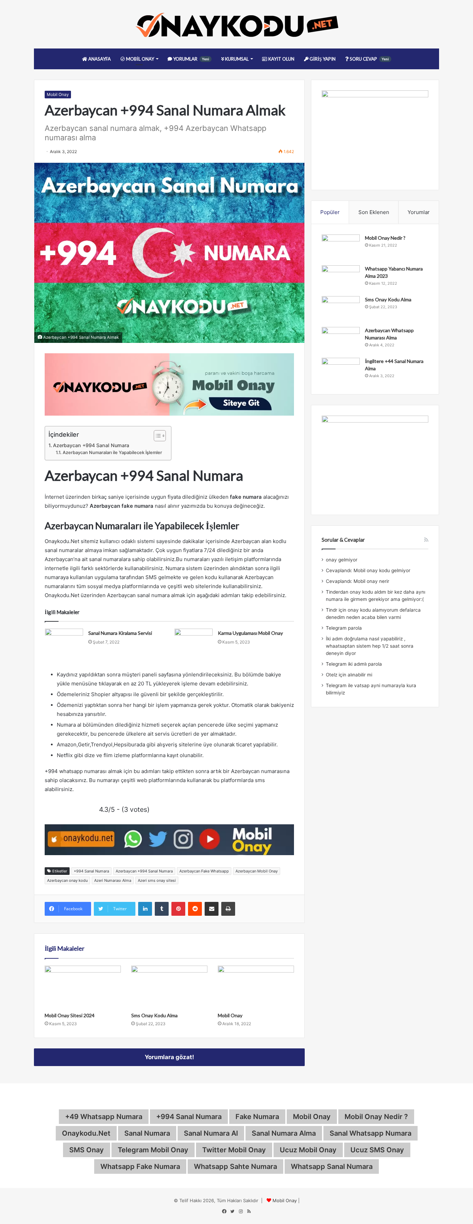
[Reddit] (195, 909)
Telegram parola (344, 628)
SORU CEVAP (369, 59)
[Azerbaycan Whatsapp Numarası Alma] (341, 340)
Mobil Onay (58, 94)
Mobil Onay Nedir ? (385, 238)
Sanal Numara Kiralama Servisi (120, 633)
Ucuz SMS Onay (377, 1150)
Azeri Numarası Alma (112, 880)
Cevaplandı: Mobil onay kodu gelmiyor (368, 570)
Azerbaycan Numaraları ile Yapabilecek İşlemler (113, 452)
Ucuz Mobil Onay (308, 1150)
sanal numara (147, 1133)
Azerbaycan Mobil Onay (256, 871)
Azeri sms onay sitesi (157, 880)
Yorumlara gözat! (169, 1057)
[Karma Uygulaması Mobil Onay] (194, 642)
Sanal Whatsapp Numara (370, 1133)
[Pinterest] (178, 909)
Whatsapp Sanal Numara (332, 1166)
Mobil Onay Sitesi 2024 (70, 1015)
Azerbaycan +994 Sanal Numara (91, 445)
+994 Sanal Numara (91, 871)
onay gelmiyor (341, 559)
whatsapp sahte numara (235, 1166)
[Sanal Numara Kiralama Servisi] (64, 642)
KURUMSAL (236, 59)
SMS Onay (86, 1150)
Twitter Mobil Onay (234, 1150)
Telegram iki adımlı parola (354, 664)
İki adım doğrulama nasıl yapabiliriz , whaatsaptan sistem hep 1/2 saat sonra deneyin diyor (369, 646)
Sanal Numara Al (211, 1133)
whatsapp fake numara (140, 1166)
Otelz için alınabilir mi (349, 674)
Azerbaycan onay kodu (67, 880)
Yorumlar (419, 212)
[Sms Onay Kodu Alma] (169, 987)
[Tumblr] (162, 909)
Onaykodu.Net (86, 1133)
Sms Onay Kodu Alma (154, 1015)
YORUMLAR (190, 59)
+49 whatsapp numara (103, 1116)
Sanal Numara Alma (284, 1133)
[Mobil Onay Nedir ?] (341, 247)
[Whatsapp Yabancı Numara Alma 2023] (341, 278)
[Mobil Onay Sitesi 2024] (83, 987)
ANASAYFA (99, 59)
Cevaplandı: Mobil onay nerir (357, 581)
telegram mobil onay (153, 1150)
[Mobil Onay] (256, 987)
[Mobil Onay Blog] (236, 24)
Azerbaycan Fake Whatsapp (204, 871)
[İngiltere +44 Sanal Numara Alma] (341, 371)
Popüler (330, 212)
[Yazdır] (228, 909)
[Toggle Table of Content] (156, 436)
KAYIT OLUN (280, 59)
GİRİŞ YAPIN (322, 59)
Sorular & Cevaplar (343, 539)
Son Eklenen (373, 212)
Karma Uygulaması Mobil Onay (250, 633)
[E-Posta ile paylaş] (211, 909)
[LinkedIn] (145, 909)
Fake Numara (257, 1116)
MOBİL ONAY (139, 59)
